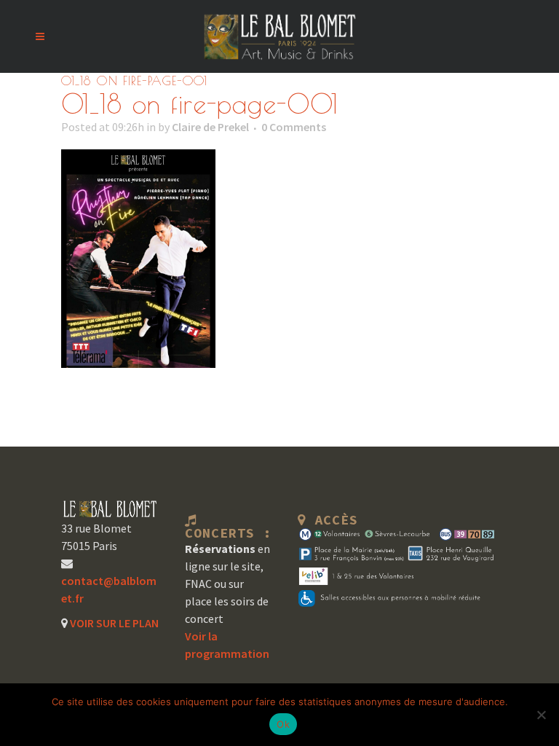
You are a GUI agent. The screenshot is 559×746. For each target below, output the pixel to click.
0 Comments (293, 126)
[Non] (541, 714)
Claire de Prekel (210, 126)
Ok (283, 724)
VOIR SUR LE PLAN (113, 623)
